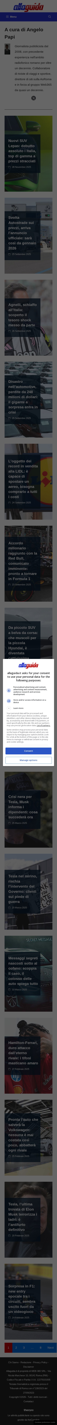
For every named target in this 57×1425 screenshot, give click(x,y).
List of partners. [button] (43, 725)
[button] (28, 708)
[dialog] (28, 712)
